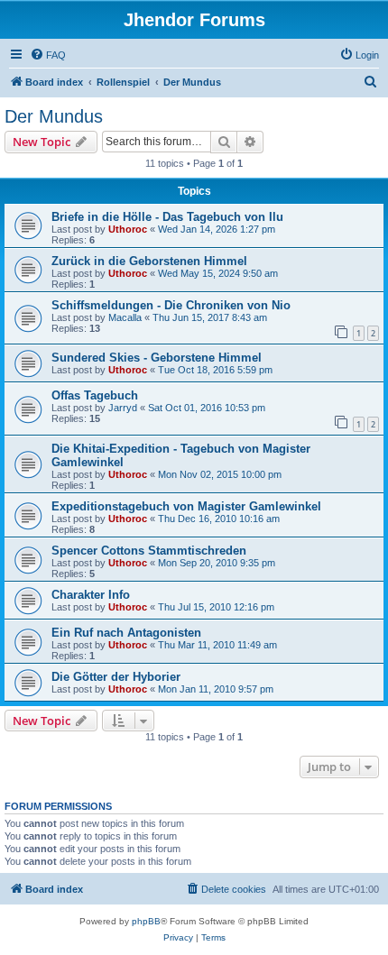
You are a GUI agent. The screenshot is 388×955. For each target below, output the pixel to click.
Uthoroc (127, 229)
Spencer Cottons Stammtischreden (148, 550)
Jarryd (122, 407)
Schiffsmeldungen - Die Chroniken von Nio (171, 305)
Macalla (125, 317)
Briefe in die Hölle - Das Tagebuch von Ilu (167, 217)
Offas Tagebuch (94, 395)
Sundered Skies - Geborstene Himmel (156, 357)
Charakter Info (90, 594)
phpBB (146, 921)
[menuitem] (48, 55)
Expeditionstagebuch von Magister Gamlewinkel (186, 506)
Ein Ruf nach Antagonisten (126, 632)
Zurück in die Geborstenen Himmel (149, 261)
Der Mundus (54, 116)
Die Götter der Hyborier (115, 677)
